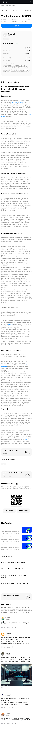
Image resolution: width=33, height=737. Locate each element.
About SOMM (5, 10)
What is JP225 (5, 528)
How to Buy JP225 (6, 536)
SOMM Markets (16, 10)
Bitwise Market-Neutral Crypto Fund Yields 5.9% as (15, 657)
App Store (10, 510)
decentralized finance (18, 102)
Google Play (24, 510)
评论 (4, 627)
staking (10, 324)
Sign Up (16, 25)
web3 (25, 439)
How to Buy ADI (5, 544)
